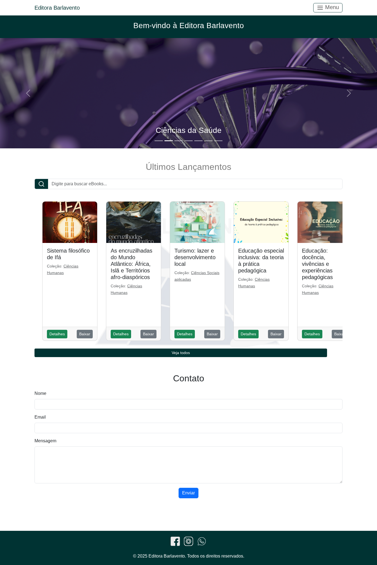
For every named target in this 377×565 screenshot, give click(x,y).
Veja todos (181, 352)
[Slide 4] (188, 141)
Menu (331, 7)
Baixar (84, 334)
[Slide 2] (168, 141)
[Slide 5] (198, 141)
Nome (40, 393)
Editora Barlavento (57, 8)
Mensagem (45, 440)
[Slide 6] (208, 141)
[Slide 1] (159, 141)
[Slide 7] (218, 141)
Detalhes (57, 334)
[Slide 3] (178, 141)
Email (40, 417)
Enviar (188, 493)
